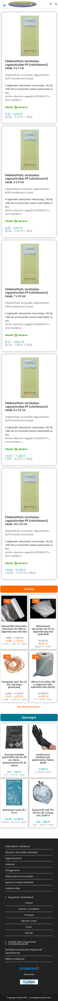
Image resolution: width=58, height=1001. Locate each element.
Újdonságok (29, 717)
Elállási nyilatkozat (15, 958)
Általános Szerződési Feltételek (21, 852)
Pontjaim (29, 914)
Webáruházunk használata (19, 876)
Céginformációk (13, 858)
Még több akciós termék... (29, 706)
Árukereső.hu (29, 974)
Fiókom (29, 902)
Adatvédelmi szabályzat (17, 846)
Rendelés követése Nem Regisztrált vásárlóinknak (23, 951)
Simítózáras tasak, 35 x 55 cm (14, 811)
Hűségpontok (12, 870)
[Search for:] (54, 4)
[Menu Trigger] (4, 5)
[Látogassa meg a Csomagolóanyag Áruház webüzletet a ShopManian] (29, 981)
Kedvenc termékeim (29, 908)
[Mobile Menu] (49, 4)
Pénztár (29, 932)
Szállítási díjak (12, 888)
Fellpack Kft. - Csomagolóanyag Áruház (33, 997)
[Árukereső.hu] (29, 969)
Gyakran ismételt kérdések (19, 882)
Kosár (29, 926)
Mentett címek (29, 920)
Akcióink (29, 589)
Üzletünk (10, 864)
